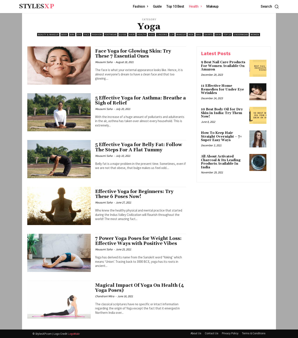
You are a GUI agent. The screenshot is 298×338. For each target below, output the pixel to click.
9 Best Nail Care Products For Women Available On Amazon (223, 66)
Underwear (241, 34)
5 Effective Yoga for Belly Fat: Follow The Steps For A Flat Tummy (138, 147)
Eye (79, 34)
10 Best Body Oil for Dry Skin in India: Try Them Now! (222, 113)
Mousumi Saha (104, 62)
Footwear (110, 34)
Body (64, 34)
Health (141, 34)
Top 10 (227, 34)
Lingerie (162, 34)
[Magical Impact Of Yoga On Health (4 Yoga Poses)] (59, 300)
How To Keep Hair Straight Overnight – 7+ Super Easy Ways (221, 136)
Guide (122, 34)
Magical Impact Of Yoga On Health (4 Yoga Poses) (139, 288)
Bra (72, 34)
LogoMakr (74, 333)
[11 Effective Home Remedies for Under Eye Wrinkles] (257, 91)
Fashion (97, 34)
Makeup (181, 34)
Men (191, 34)
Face (86, 34)
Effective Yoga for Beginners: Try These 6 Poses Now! (134, 194)
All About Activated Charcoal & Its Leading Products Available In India (221, 161)
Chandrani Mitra (104, 296)
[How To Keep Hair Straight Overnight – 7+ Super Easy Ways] (257, 138)
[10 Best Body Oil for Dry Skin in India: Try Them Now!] (257, 115)
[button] (270, 6)
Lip (172, 34)
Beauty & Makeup (48, 34)
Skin (218, 34)
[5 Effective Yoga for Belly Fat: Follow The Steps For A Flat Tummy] (59, 159)
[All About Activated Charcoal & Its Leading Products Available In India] (257, 162)
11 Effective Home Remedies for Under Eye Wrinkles (222, 89)
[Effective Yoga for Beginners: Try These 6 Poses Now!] (59, 206)
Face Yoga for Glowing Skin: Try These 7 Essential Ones (133, 53)
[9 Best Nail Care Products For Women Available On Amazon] (257, 68)
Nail (199, 34)
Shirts (208, 34)
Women (255, 34)
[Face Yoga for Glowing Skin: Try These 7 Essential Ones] (59, 65)
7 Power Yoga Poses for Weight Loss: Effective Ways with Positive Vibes (138, 241)
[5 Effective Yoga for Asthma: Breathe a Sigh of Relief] (59, 112)
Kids (151, 34)
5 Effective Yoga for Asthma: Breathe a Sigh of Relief (140, 100)
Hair (132, 34)
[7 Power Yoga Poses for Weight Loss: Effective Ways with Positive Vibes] (59, 253)
